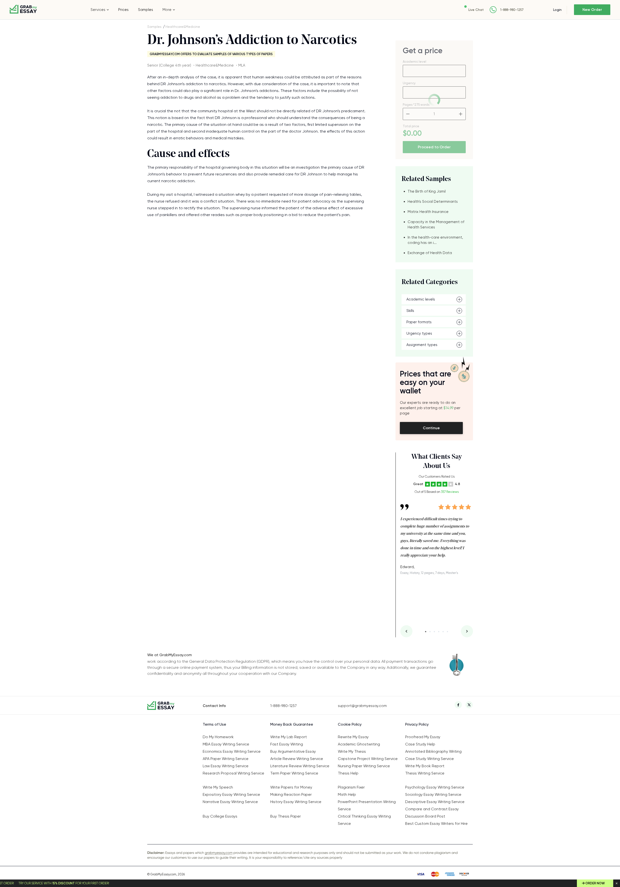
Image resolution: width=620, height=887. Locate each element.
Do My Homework (218, 737)
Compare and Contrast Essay (432, 809)
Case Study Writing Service (429, 758)
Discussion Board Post (425, 816)
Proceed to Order (434, 147)
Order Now (595, 883)
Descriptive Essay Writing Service (435, 801)
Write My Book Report (424, 766)
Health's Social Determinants (433, 201)
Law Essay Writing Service (225, 766)
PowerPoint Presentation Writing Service (367, 805)
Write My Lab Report (288, 737)
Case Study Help (420, 744)
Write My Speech (218, 787)
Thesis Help (348, 773)
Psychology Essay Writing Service (434, 787)
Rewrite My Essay (353, 737)
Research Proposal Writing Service (233, 773)
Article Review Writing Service (296, 758)
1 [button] (425, 631)
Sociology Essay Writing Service (433, 794)
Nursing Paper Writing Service (364, 766)
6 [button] (447, 631)
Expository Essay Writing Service (231, 794)
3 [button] (434, 631)
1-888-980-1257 (512, 10)
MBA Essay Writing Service (226, 744)
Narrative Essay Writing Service (230, 801)
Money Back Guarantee (291, 724)
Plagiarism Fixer (351, 787)
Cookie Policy (350, 724)
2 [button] (430, 631)
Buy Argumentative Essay (293, 751)
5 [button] (443, 631)
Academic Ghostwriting (359, 744)
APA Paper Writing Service (225, 758)
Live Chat (476, 10)
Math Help (347, 794)
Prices (123, 10)
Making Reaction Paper (291, 794)
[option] (436, 536)
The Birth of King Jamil (427, 191)
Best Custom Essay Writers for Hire (436, 823)
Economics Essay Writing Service (232, 751)
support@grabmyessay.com (362, 706)
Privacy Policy (417, 724)
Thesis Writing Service (424, 773)
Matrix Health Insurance (428, 212)
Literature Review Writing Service (299, 766)
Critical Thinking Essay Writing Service (364, 820)
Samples (145, 10)
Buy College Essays (220, 816)
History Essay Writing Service (295, 801)
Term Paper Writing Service (294, 773)
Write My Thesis (352, 751)
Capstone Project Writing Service (368, 758)
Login (557, 10)
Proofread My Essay (422, 737)
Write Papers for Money (291, 787)
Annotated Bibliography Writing (433, 751)
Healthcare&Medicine (182, 27)
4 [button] (438, 631)
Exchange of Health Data (430, 253)
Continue (431, 428)
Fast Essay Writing (286, 744)
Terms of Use (214, 724)
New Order (592, 10)
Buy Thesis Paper (285, 816)
